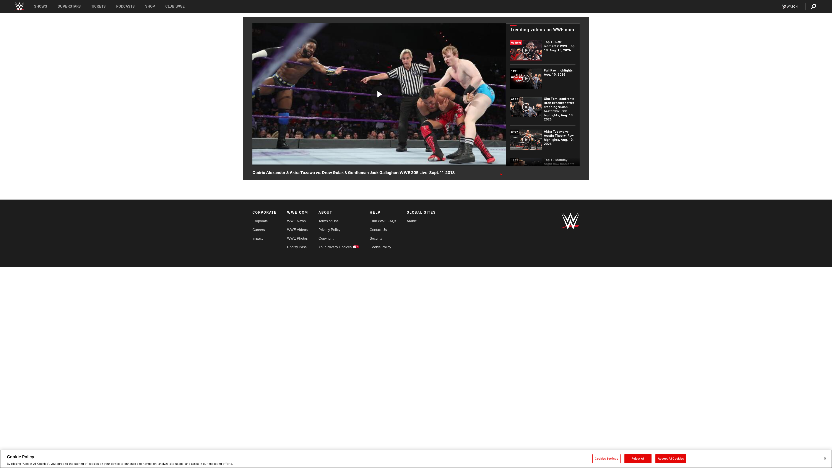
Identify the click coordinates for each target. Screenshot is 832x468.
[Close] (825, 458)
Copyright (325, 238)
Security (376, 238)
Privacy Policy (329, 230)
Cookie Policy (380, 247)
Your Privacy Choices (335, 247)
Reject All (638, 458)
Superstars (69, 6)
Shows (40, 6)
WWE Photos (297, 238)
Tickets (98, 6)
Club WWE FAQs (383, 221)
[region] (416, 459)
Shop (150, 6)
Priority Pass (297, 247)
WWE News (296, 221)
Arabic (412, 221)
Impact (257, 238)
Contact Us (378, 230)
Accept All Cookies (671, 458)
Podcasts (125, 6)
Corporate (260, 221)
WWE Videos (297, 230)
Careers (258, 230)
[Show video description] (501, 173)
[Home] (19, 7)
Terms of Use (328, 221)
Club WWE (175, 6)
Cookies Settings (606, 458)
